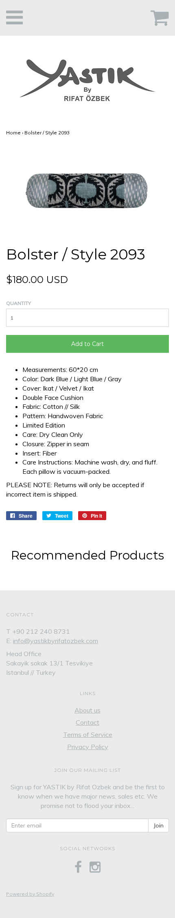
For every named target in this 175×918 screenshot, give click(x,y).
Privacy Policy (87, 747)
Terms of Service (87, 734)
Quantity (18, 303)
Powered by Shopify (30, 894)
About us (87, 710)
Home (13, 133)
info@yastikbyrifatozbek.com (55, 641)
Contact (87, 722)
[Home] (87, 78)
